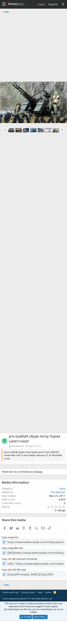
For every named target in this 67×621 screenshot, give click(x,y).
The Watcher (17, 446)
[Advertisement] (33, 48)
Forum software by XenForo (27, 598)
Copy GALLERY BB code (13, 569)
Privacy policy (28, 592)
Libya (62, 488)
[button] (4, 4)
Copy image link (10, 537)
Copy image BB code (12, 548)
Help (39, 592)
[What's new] (63, 4)
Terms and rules (10, 592)
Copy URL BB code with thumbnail (19, 558)
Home (48, 592)
